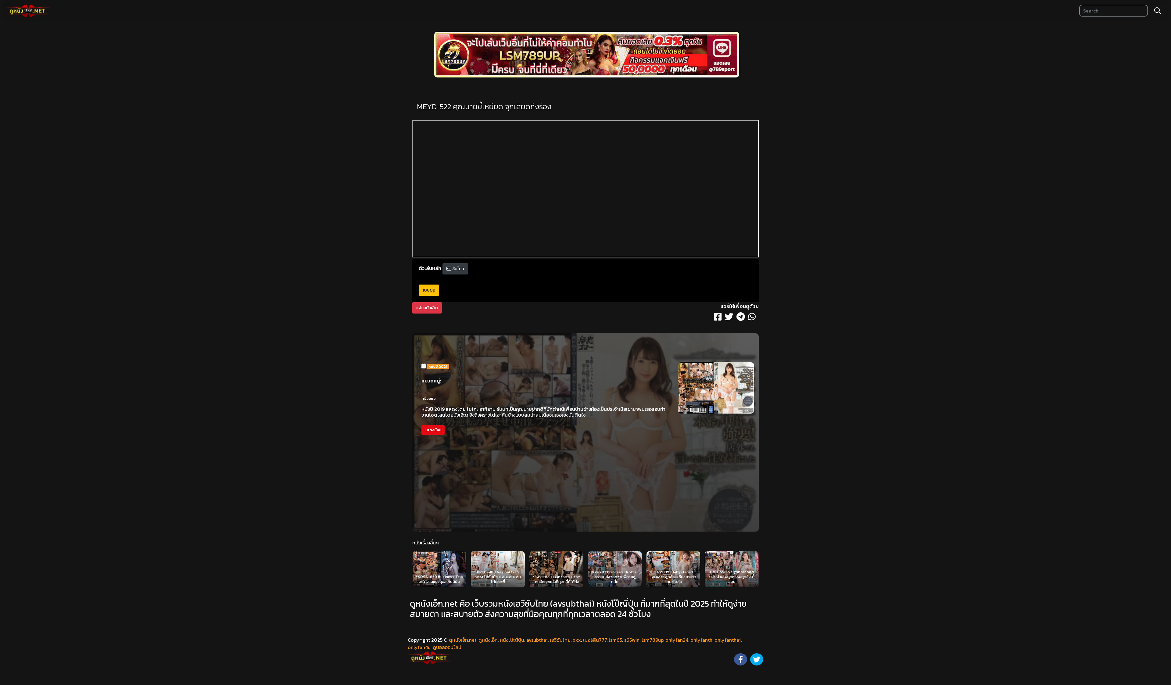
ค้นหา (1157, 10)
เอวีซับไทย (560, 640)
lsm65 (615, 640)
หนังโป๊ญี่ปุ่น (512, 640)
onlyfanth (701, 640)
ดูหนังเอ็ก (488, 640)
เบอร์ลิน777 (595, 640)
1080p (429, 290)
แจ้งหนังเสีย (427, 308)
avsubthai (537, 640)
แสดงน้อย (433, 430)
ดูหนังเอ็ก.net (462, 640)
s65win (631, 640)
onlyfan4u (419, 647)
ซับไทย (457, 269)
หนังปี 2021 (437, 366)
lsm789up (652, 640)
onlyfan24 (676, 640)
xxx (577, 640)
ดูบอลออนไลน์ (447, 647)
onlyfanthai (727, 640)
